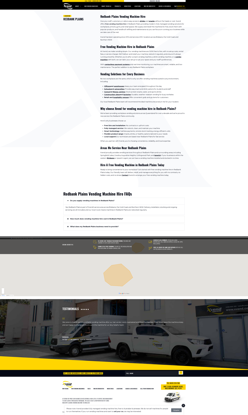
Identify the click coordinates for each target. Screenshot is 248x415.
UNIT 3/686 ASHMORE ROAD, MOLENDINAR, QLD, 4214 (173, 387)
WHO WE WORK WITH (98, 389)
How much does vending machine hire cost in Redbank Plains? (96, 219)
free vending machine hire (115, 24)
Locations (137, 6)
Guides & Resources (165, 6)
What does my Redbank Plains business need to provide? (94, 227)
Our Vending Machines (91, 6)
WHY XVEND (65, 389)
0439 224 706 (97, 1)
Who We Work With (149, 6)
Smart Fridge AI (106, 6)
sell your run (118, 411)
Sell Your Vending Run (147, 389)
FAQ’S (89, 389)
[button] (124, 201)
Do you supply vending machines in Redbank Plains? (92, 201)
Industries (127, 6)
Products (118, 6)
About (77, 6)
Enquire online (155, 1)
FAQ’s (175, 6)
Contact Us (181, 6)
